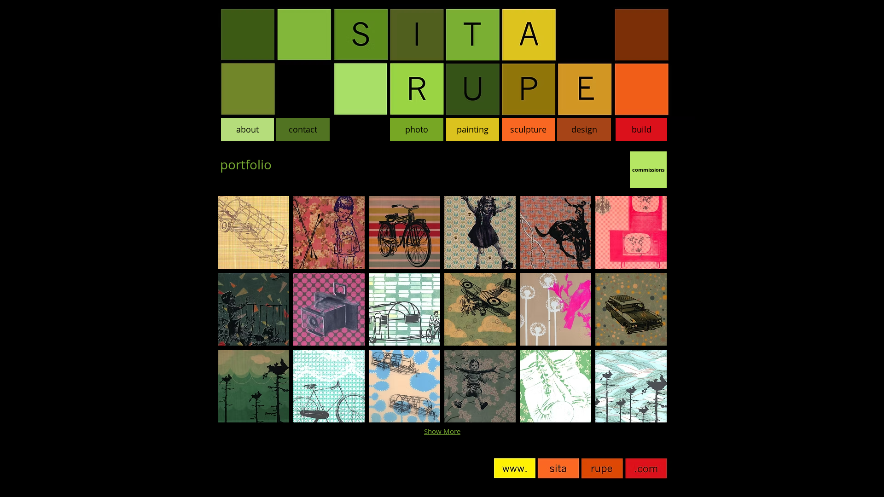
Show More (442, 431)
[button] (253, 232)
